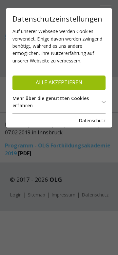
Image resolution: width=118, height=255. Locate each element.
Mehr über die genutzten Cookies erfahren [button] (50, 102)
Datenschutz (92, 120)
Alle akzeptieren (59, 82)
